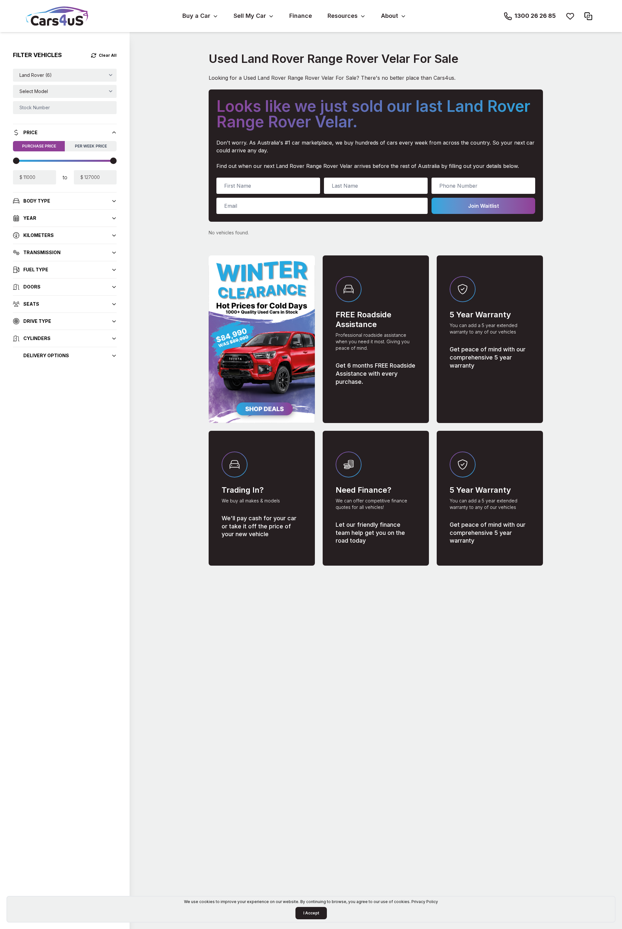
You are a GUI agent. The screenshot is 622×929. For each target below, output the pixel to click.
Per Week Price (91, 146)
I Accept (311, 913)
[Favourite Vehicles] (570, 16)
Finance (300, 15)
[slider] (16, 161)
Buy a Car (196, 15)
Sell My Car (250, 15)
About (389, 15)
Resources (343, 15)
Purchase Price (39, 146)
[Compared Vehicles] (588, 16)
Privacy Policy (424, 901)
